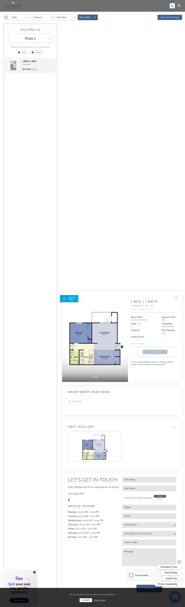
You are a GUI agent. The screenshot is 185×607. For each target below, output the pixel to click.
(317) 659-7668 (76, 493)
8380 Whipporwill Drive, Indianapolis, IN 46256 (93, 487)
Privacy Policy (100, 600)
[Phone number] (172, 6)
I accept (86, 600)
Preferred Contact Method (138, 498)
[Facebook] (69, 500)
